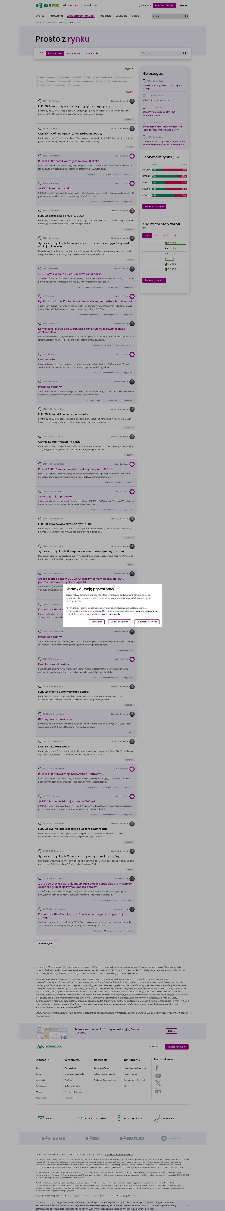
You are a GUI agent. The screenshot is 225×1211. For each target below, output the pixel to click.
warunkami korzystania (146, 611)
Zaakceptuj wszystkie (147, 622)
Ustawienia (97, 622)
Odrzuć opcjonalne (119, 622)
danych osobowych (110, 614)
